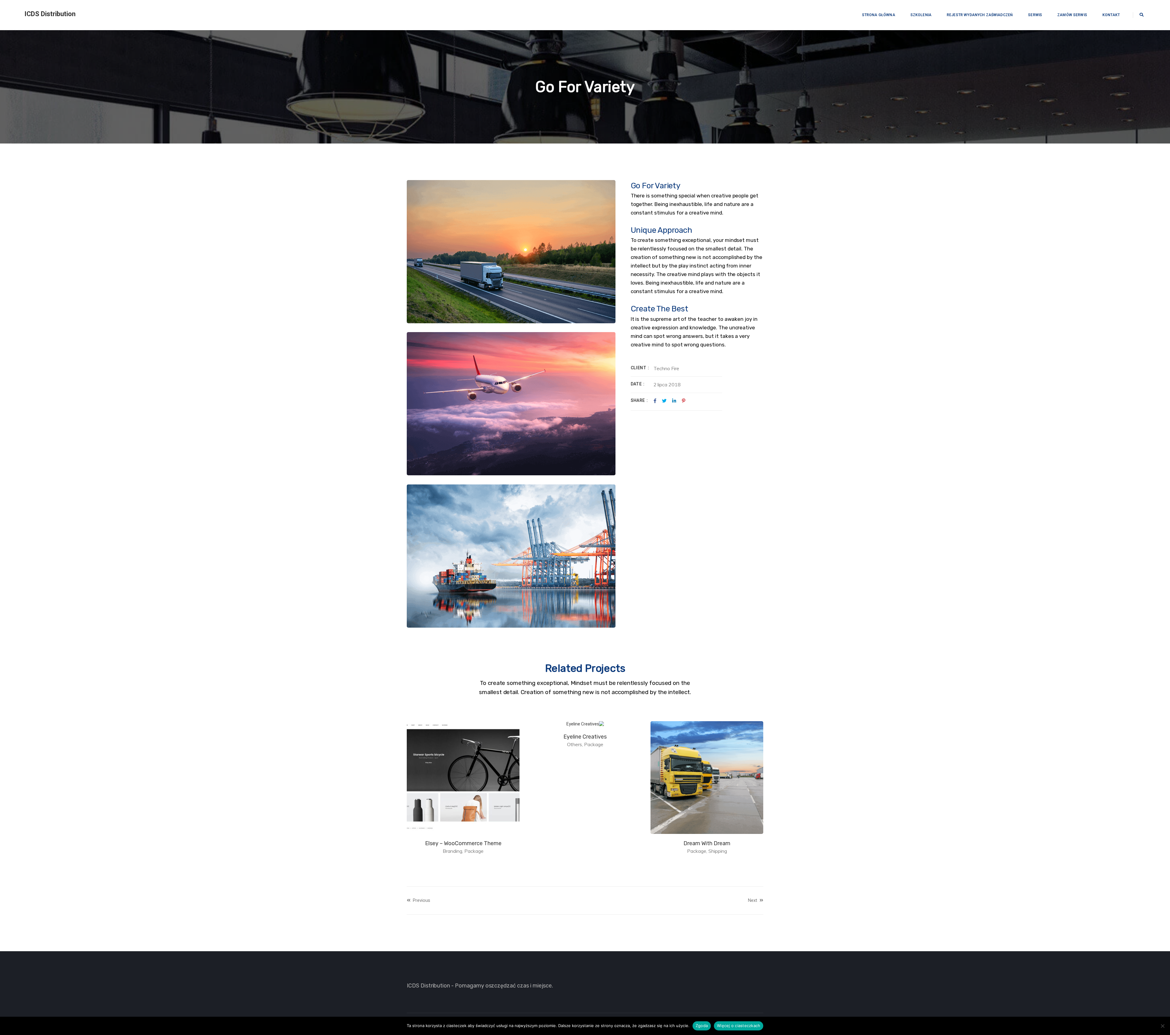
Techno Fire (666, 368)
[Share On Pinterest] (683, 401)
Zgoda (702, 1025)
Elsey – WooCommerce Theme (584, 843)
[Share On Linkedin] (674, 401)
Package (715, 744)
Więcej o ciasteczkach (738, 1025)
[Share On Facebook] (655, 401)
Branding (573, 851)
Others (695, 744)
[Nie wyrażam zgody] (1162, 1026)
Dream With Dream (462, 736)
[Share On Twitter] (664, 401)
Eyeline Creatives (706, 736)
